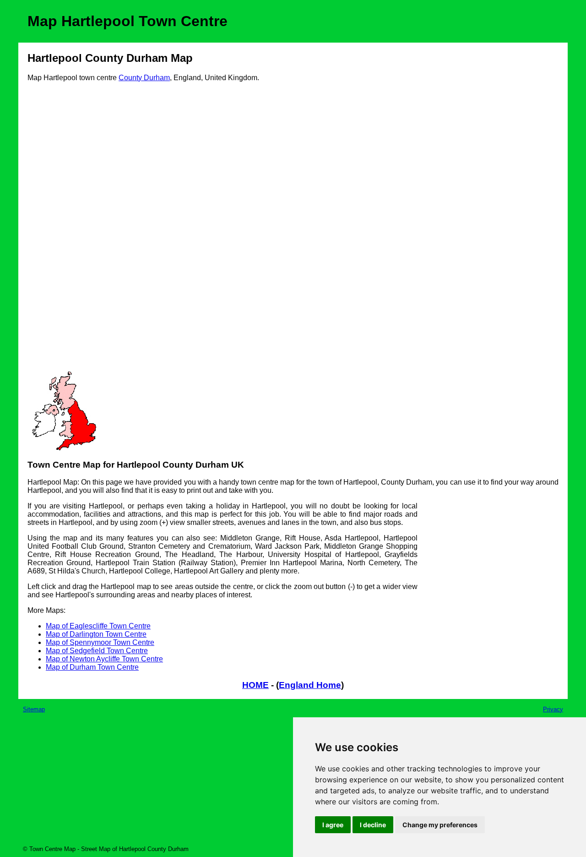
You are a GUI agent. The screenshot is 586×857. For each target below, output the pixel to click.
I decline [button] (373, 825)
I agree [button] (332, 825)
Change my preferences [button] (439, 825)
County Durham (144, 78)
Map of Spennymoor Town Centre (100, 642)
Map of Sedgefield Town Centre (97, 651)
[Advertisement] (64, 230)
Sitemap (34, 709)
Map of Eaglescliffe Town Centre (98, 626)
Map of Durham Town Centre (92, 667)
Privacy (553, 709)
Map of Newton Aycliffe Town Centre (104, 659)
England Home (310, 685)
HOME (255, 685)
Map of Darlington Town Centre (96, 634)
